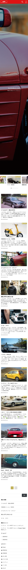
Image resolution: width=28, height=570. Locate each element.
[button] (22, 2)
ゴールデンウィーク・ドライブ (8, 510)
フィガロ (5, 565)
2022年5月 (5, 536)
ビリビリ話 (5, 559)
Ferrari (4, 547)
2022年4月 (5, 539)
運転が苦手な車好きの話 (6, 514)
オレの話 (5, 556)
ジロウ (19, 525)
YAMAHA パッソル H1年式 (7, 507)
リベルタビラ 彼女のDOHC (7, 503)
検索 (24, 495)
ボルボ (4, 568)
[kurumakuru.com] (4, 2)
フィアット (5, 562)
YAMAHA (5, 553)
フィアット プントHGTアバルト (8, 525)
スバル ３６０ (4, 518)
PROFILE (5, 550)
